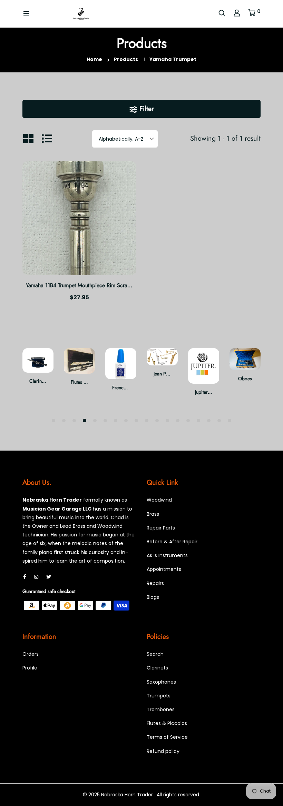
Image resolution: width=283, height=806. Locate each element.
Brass (153, 514)
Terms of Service (167, 737)
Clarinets (38, 380)
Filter (145, 109)
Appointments (164, 569)
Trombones (161, 709)
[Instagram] (36, 576)
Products (126, 59)
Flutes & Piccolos (167, 723)
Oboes (245, 378)
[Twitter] (49, 576)
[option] (38, 371)
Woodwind (159, 499)
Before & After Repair (172, 541)
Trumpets (158, 695)
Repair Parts (161, 527)
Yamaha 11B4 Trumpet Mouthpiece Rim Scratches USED (90, 285)
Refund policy (163, 751)
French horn (124, 387)
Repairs (155, 583)
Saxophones (161, 681)
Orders (30, 654)
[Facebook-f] (24, 576)
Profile (29, 667)
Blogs (153, 597)
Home (94, 59)
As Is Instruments (167, 555)
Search (155, 654)
